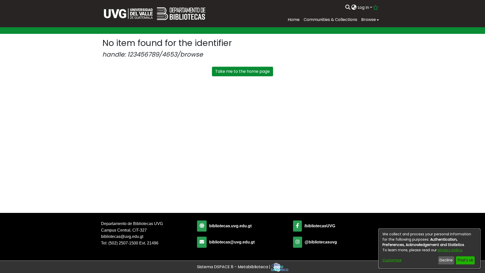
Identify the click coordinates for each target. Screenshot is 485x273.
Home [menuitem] (294, 19)
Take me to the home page (242, 71)
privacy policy (450, 250)
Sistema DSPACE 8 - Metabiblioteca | (234, 267)
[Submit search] (348, 8)
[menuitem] (354, 8)
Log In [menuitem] (363, 7)
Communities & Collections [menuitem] (330, 19)
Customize (392, 260)
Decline (446, 260)
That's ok (465, 260)
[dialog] (429, 248)
